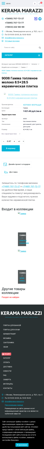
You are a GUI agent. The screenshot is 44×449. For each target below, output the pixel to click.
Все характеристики (9, 134)
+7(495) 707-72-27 (14, 18)
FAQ (4, 375)
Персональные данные (14, 405)
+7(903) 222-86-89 (14, 27)
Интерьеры (8, 384)
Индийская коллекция (10, 67)
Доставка (13, 172)
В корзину (10, 148)
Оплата (6, 362)
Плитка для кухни (11, 330)
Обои (5, 347)
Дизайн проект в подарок (19, 164)
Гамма (23, 67)
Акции (7, 354)
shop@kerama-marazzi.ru (14, 38)
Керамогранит (9, 334)
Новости (7, 371)
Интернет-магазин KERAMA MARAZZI (15, 64)
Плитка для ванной (12, 325)
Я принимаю (22, 445)
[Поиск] (39, 47)
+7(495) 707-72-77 (14, 23)
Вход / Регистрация (35, 3)
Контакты (7, 388)
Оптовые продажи (12, 41)
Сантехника (8, 343)
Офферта (7, 380)
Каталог (9, 55)
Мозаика (7, 338)
